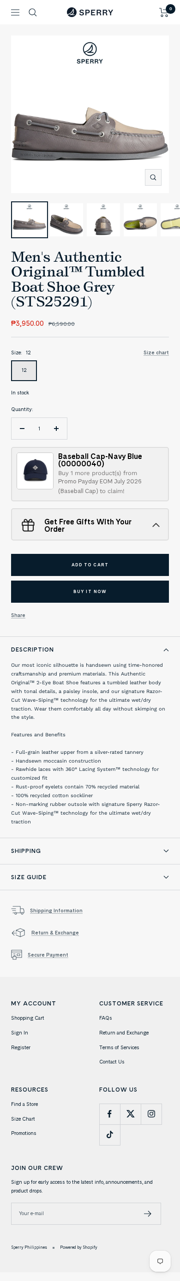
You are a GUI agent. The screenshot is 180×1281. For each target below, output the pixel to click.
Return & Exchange (55, 932)
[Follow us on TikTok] (109, 1134)
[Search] (33, 12)
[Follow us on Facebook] (109, 1114)
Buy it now (90, 591)
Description (32, 649)
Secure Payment (48, 954)
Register (20, 1047)
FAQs (105, 1018)
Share (18, 615)
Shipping (26, 850)
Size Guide (29, 877)
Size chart (156, 352)
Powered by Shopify (78, 1247)
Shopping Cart (27, 1018)
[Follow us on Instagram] (151, 1114)
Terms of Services (119, 1047)
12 (24, 370)
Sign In (19, 1032)
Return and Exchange (124, 1032)
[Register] (148, 1213)
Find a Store (24, 1104)
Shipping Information (56, 910)
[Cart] (164, 12)
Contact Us (112, 1061)
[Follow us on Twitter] (130, 1114)
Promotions (23, 1133)
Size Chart (23, 1118)
